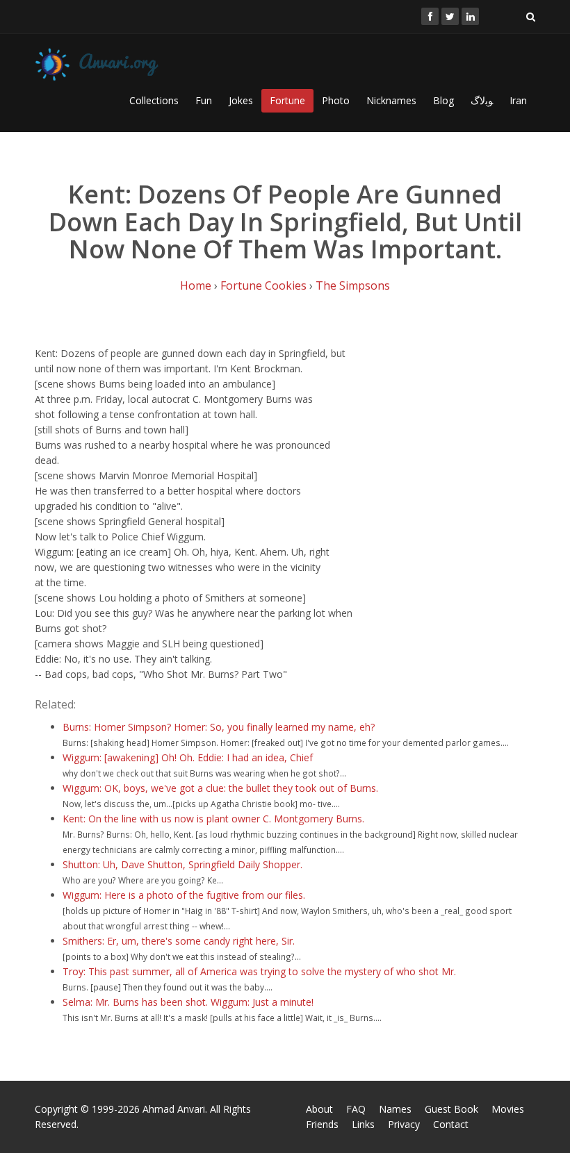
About (319, 1108)
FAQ (356, 1108)
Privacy (404, 1124)
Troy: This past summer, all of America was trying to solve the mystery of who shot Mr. (259, 971)
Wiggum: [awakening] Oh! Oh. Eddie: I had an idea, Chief (188, 757)
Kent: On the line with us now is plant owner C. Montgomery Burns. (213, 818)
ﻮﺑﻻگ (482, 100)
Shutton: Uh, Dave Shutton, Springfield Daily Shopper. (182, 864)
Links (363, 1124)
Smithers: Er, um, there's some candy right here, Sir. (179, 940)
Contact (451, 1124)
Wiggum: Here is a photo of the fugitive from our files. (184, 895)
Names (395, 1108)
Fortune (287, 100)
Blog (443, 100)
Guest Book (451, 1108)
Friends (322, 1124)
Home (195, 285)
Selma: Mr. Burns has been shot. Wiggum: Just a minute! (188, 1002)
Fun (203, 100)
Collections (154, 100)
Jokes (241, 100)
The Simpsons (353, 285)
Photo (336, 100)
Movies (507, 1108)
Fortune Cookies (263, 285)
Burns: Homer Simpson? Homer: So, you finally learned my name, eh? (219, 726)
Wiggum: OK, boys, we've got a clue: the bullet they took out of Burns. (220, 788)
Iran (518, 100)
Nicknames (391, 100)
